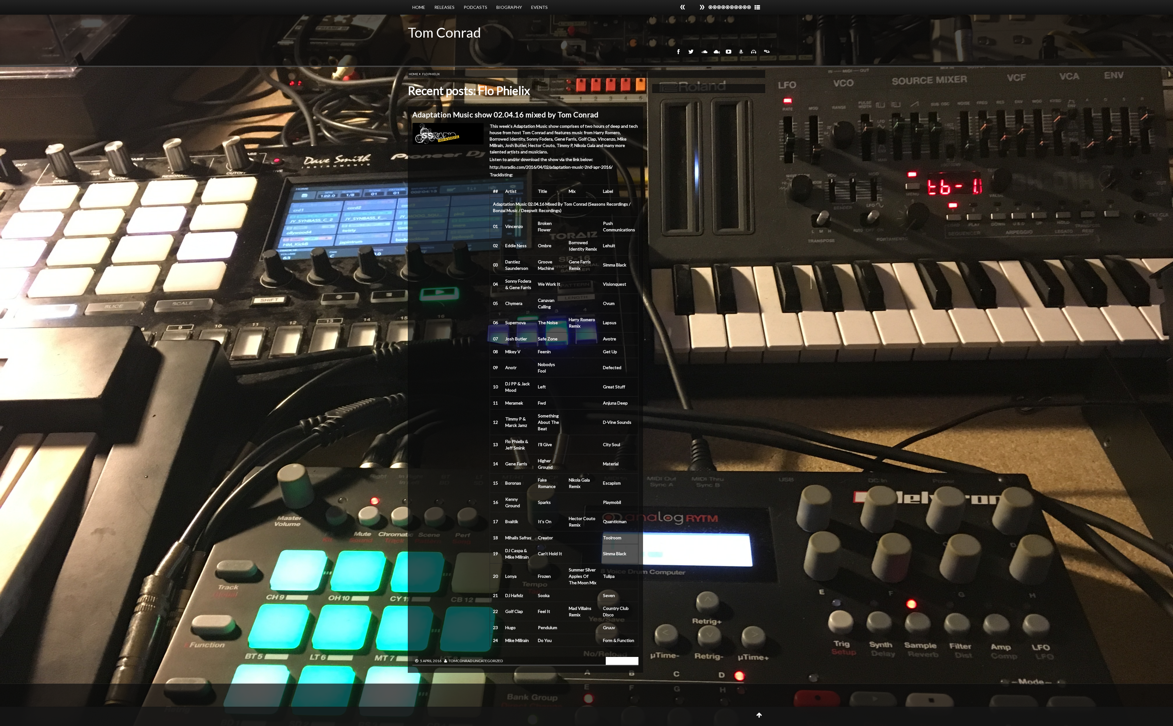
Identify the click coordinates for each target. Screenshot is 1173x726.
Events (539, 7)
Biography (509, 7)
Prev (702, 7)
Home (418, 7)
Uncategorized (488, 660)
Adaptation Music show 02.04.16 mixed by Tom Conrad (505, 114)
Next (683, 7)
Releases (444, 7)
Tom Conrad (444, 32)
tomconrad (460, 660)
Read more (621, 660)
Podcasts (475, 7)
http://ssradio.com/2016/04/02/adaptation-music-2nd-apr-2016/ (551, 167)
